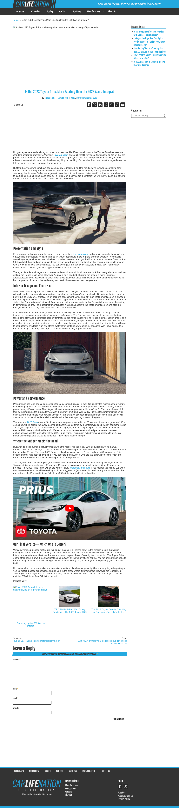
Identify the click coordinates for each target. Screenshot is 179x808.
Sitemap (68, 794)
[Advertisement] (69, 129)
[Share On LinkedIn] (100, 104)
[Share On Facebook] (89, 104)
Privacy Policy (124, 799)
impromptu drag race (80, 468)
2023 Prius (32, 422)
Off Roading (36, 11)
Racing (50, 11)
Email (15, 698)
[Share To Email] (122, 104)
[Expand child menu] (103, 11)
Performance (87, 98)
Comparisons (70, 788)
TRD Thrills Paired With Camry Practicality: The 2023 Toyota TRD (70, 610)
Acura (73, 98)
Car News (77, 11)
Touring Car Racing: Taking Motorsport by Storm (36, 639)
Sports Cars (19, 11)
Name (15, 688)
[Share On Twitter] (94, 104)
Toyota (94, 98)
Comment (17, 659)
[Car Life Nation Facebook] (120, 786)
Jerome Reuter (50, 98)
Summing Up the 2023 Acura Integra (31, 624)
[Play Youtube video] (69, 508)
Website (16, 708)
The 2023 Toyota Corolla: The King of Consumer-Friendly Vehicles (108, 610)
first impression (80, 254)
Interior (79, 98)
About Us (112, 11)
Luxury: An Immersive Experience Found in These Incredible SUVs (102, 641)
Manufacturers (93, 11)
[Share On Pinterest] (117, 104)
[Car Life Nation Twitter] (125, 786)
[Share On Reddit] (106, 104)
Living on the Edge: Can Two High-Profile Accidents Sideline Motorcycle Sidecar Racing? (149, 41)
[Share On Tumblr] (111, 104)
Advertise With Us (125, 795)
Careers (68, 791)
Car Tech (63, 11)
